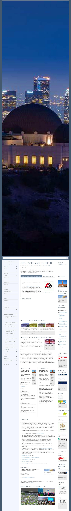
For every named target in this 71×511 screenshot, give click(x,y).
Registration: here (48, 292)
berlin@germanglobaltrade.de (29, 477)
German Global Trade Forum (30, 265)
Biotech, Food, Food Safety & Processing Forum (63, 328)
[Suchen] (67, 258)
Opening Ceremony (63, 312)
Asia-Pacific (39, 265)
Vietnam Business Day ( (26, 459)
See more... (51, 441)
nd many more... (37, 428)
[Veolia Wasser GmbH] (62, 357)
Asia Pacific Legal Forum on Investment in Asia (30, 463)
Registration (23, 386)
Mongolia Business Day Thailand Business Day (30, 457)
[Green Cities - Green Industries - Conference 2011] (38, 326)
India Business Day (25, 461)
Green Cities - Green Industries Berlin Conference (31, 276)
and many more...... (40, 433)
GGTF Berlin (27, 376)
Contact (31, 482)
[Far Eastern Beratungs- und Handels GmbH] (62, 473)
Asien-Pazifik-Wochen (46, 265)
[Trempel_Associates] (62, 383)
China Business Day (25, 455)
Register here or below (33, 363)
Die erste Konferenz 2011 (48, 276)
